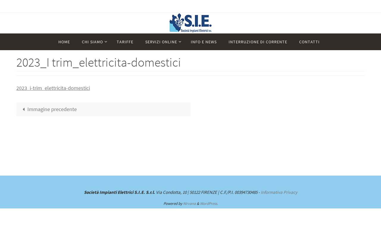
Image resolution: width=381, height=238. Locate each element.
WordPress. (209, 203)
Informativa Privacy (279, 192)
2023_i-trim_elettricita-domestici (53, 88)
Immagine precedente (52, 109)
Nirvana (189, 203)
